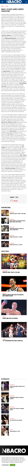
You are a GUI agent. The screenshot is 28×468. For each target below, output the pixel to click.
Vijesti (6, 6)
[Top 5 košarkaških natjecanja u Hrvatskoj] (14, 329)
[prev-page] (2, 438)
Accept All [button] (12, 464)
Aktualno (12, 219)
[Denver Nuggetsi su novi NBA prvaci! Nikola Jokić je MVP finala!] (5, 221)
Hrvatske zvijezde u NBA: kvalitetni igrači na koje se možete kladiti (13, 295)
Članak (4, 339)
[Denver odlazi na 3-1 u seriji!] (5, 236)
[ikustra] (12, 201)
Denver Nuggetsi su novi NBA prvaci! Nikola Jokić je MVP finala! (17, 221)
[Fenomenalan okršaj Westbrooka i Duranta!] (5, 397)
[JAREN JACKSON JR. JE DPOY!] (5, 431)
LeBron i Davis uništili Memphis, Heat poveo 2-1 (17, 387)
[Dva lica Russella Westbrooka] (5, 419)
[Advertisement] (14, 360)
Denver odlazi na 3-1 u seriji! (16, 237)
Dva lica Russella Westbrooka (16, 420)
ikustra (16, 201)
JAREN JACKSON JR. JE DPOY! (15, 431)
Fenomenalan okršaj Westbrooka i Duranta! (17, 398)
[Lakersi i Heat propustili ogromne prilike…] (5, 408)
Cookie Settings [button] (5, 464)
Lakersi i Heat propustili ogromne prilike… (17, 409)
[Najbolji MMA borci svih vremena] (14, 307)
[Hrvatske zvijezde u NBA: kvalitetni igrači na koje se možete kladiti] (14, 284)
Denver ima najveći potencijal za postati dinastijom (17, 229)
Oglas (4, 293)
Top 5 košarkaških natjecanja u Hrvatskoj (13, 340)
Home (2, 6)
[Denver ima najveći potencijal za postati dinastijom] (5, 228)
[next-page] (4, 438)
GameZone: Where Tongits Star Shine (18, 213)
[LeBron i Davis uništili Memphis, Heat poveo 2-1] (5, 386)
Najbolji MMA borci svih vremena (10, 318)
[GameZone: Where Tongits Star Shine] (5, 213)
